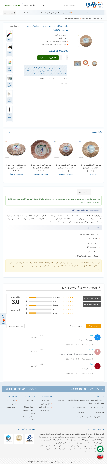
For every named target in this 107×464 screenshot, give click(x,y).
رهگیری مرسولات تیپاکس (28, 418)
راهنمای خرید (46, 400)
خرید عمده (29, 404)
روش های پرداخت (44, 407)
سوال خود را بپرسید (90, 304)
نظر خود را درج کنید (90, 298)
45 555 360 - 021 (95, 407)
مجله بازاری (36, 13)
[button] (9, 132)
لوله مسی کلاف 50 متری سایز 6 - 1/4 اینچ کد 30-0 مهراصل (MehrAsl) (90, 168)
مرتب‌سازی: (19, 326)
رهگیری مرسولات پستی (28, 412)
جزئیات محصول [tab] (84, 192)
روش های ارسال (45, 410)
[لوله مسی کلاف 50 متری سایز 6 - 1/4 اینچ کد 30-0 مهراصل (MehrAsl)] (90, 149)
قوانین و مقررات (45, 404)
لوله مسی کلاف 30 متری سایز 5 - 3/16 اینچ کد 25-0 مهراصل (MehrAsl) (40, 168)
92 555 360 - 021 (79, 407)
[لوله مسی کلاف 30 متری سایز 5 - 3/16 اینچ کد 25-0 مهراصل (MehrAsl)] (40, 149)
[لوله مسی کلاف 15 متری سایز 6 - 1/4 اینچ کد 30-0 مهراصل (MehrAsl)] (65, 149)
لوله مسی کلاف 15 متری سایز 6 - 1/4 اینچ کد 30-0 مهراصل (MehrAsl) (65, 168)
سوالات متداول (28, 407)
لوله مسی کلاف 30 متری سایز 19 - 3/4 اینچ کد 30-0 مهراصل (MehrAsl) (16, 168)
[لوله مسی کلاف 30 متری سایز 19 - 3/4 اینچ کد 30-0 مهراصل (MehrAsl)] (15, 149)
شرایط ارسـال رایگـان (50, 13)
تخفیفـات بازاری (66, 13)
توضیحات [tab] (96, 192)
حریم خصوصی (10, 407)
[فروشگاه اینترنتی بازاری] (92, 5)
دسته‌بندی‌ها (87, 13)
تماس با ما (26, 13)
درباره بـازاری (11, 400)
